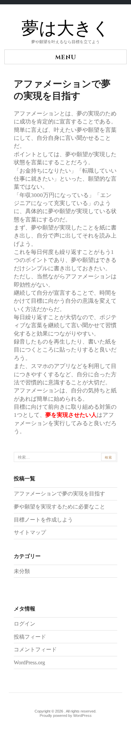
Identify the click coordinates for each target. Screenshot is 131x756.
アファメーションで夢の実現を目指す (59, 493)
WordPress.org (29, 662)
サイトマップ (30, 532)
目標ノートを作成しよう (43, 520)
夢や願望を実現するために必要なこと (59, 506)
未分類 (22, 571)
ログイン (24, 624)
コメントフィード (35, 649)
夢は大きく (65, 28)
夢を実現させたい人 (71, 414)
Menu (65, 57)
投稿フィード (30, 637)
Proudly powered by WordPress (66, 716)
